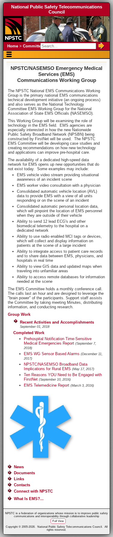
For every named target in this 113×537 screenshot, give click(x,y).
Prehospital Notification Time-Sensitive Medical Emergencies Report (58, 340)
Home (12, 46)
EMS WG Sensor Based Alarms (52, 353)
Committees (34, 46)
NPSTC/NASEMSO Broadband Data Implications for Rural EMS (55, 366)
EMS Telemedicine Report (46, 385)
